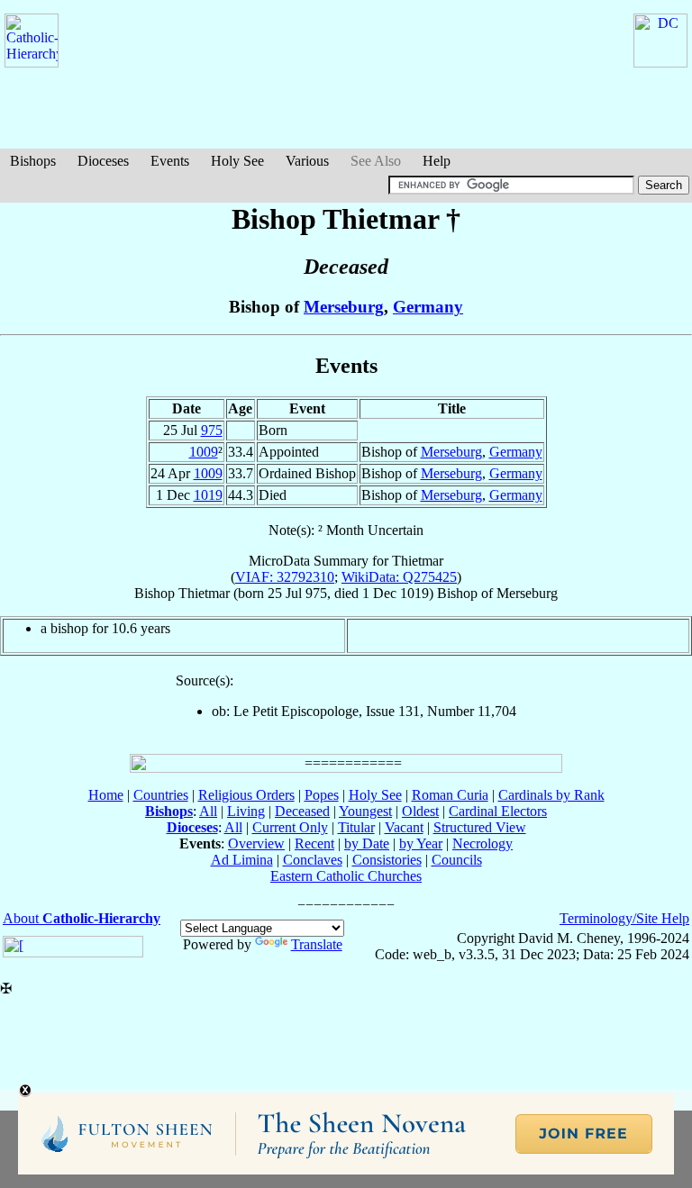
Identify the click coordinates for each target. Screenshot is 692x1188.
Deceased (302, 811)
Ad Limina (242, 859)
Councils (457, 859)
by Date (366, 843)
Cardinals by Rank (551, 795)
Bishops (33, 160)
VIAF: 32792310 (284, 577)
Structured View (479, 827)
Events (169, 160)
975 (212, 430)
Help (437, 160)
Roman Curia (450, 795)
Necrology (482, 843)
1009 (203, 451)
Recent (314, 843)
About (81, 918)
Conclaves (312, 859)
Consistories (387, 859)
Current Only (290, 827)
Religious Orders (246, 795)
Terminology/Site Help (624, 918)
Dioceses (103, 160)
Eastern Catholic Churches (346, 876)
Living (246, 811)
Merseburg (344, 306)
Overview (256, 843)
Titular (356, 827)
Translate (316, 944)
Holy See (237, 160)
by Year (420, 843)
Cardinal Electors (498, 811)
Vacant (404, 827)
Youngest (365, 811)
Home (105, 795)
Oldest (420, 811)
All (208, 811)
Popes (322, 795)
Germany (428, 306)
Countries (160, 795)
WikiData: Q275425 (399, 577)
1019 (208, 495)
